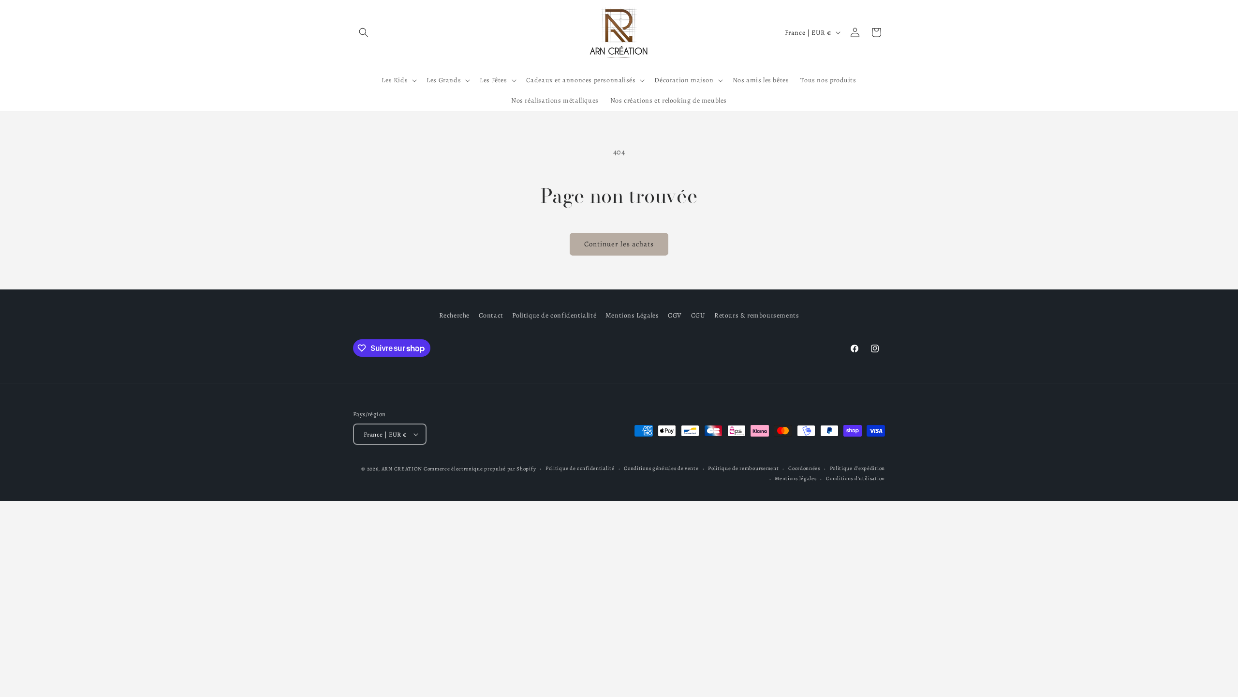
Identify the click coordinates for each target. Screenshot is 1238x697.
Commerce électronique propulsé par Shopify (480, 468)
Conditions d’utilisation (855, 478)
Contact (491, 315)
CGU (698, 315)
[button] (363, 32)
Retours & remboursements (756, 315)
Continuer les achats (619, 244)
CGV (675, 315)
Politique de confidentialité (554, 315)
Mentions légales (795, 478)
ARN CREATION (402, 468)
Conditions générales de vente (661, 468)
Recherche (454, 315)
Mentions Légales (632, 315)
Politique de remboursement (743, 468)
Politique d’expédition (857, 468)
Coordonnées (804, 468)
